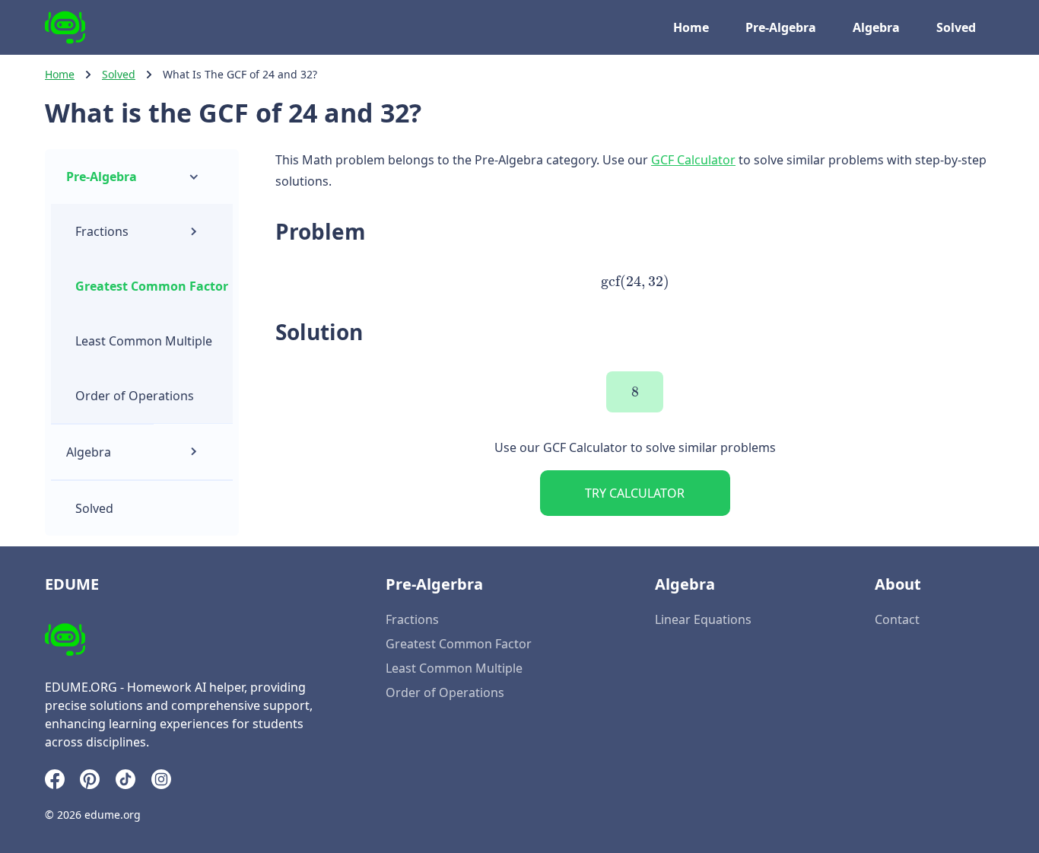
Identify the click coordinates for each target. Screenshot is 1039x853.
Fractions (102, 231)
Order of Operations (134, 395)
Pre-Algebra (780, 27)
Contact (897, 619)
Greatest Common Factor (151, 286)
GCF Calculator (693, 159)
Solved (956, 27)
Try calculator (635, 493)
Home (691, 27)
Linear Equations (703, 619)
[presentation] (634, 281)
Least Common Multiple (143, 341)
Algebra (876, 27)
